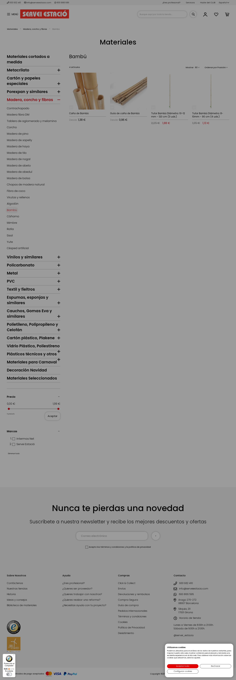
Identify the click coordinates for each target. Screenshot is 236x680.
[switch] (9, 674)
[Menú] (13, 655)
